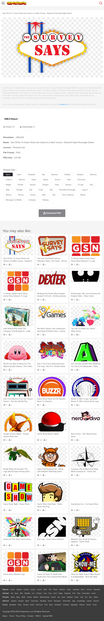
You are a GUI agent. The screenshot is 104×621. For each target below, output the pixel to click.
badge (8, 185)
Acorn (13, 589)
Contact (30, 616)
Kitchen (82, 605)
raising (45, 200)
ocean (33, 195)
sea (51, 190)
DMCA (38, 616)
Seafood (66, 605)
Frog (78, 593)
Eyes (63, 597)
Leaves (26, 589)
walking (70, 597)
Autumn (19, 589)
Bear (16, 593)
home (76, 597)
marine (8, 195)
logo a (85, 190)
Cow (45, 593)
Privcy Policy (21, 616)
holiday (67, 174)
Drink (32, 605)
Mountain (97, 589)
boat (57, 185)
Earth (45, 589)
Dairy (19, 605)
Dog (50, 593)
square (68, 185)
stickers (22, 180)
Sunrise (89, 589)
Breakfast (13, 605)
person (21, 195)
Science (96, 601)
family (29, 597)
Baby (18, 597)
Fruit (45, 605)
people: (6, 597)
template (31, 174)
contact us (63, 104)
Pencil (50, 601)
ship (7, 190)
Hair (81, 597)
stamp (45, 180)
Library (89, 601)
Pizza (95, 605)
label (19, 174)
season (33, 185)
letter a (9, 180)
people (20, 185)
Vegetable (74, 605)
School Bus (67, 601)
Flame (55, 589)
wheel (82, 195)
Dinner (88, 605)
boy (90, 597)
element (93, 174)
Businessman (44, 597)
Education (57, 601)
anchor (57, 180)
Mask (13, 597)
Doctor (53, 597)
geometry (81, 180)
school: (6, 601)
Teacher (21, 601)
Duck (55, 593)
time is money (68, 195)
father (96, 597)
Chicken (39, 593)
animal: (6, 593)
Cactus (32, 589)
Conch (39, 589)
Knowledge (81, 601)
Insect (94, 593)
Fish (73, 593)
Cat (33, 593)
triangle (19, 190)
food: (5, 605)
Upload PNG (48, 616)
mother (35, 597)
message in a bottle (14, 200)
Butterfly (27, 593)
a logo (80, 185)
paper (34, 180)
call (30, 190)
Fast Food (39, 605)
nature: (6, 589)
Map (73, 601)
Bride (23, 597)
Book (27, 601)
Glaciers (62, 589)
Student (13, 601)
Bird (21, 593)
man (44, 195)
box (91, 185)
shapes (45, 185)
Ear (59, 597)
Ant (12, 593)
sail (53, 195)
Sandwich (57, 605)
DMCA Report (11, 119)
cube (41, 190)
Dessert (26, 605)
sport (8, 174)
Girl (86, 597)
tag (43, 174)
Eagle (61, 593)
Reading (43, 601)
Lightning (76, 589)
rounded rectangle (67, 190)
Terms (11, 616)
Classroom (34, 601)
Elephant (67, 593)
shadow (80, 174)
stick (69, 180)
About (5, 616)
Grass (69, 589)
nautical (54, 174)
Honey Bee (86, 593)
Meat (51, 605)
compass (32, 200)
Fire (50, 589)
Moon (83, 589)
